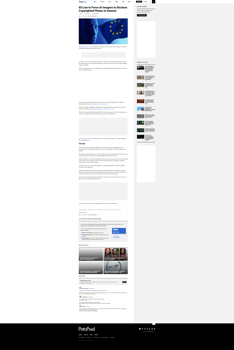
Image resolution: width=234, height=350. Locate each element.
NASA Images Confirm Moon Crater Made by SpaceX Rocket (150, 116)
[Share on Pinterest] (93, 16)
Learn (110, 1)
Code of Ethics (89, 337)
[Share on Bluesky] (88, 16)
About (129, 1)
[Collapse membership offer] (126, 224)
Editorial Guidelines (82, 337)
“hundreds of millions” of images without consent (103, 109)
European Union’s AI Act (86, 46)
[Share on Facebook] (82, 16)
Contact (80, 334)
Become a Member (85, 228)
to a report (86, 61)
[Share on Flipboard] (91, 16)
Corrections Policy (96, 337)
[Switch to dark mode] (150, 1)
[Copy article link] (97, 16)
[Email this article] (95, 16)
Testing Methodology (104, 337)
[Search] (153, 1)
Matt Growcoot (96, 13)
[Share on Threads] (86, 16)
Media (116, 1)
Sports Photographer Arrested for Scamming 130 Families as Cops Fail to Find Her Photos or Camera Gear (150, 93)
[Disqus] (103, 301)
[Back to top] (153, 323)
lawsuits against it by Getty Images (99, 104)
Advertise (86, 334)
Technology (84, 212)
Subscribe (139, 1)
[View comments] (127, 13)
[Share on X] (84, 16)
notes (84, 138)
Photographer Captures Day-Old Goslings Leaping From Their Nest (150, 85)
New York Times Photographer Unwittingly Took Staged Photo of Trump (150, 109)
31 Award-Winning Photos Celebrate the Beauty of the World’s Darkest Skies (149, 123)
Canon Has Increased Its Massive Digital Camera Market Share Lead (149, 101)
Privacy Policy (112, 337)
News (95, 1)
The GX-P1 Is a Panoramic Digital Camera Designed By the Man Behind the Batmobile (149, 137)
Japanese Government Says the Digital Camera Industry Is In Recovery (150, 130)
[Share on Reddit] (80, 16)
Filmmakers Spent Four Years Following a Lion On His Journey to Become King (150, 78)
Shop (123, 1)
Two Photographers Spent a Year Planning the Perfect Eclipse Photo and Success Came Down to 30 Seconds (149, 69)
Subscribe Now (141, 15)
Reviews (102, 1)
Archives (96, 334)
